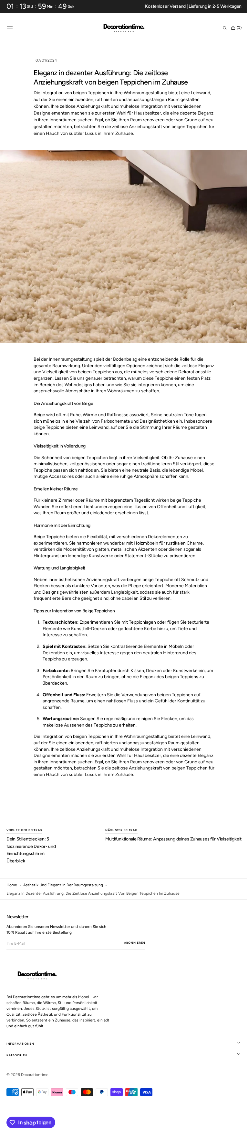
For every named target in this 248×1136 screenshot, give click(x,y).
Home (11, 885)
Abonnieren (134, 942)
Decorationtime (34, 1074)
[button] (10, 28)
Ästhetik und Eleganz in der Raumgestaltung (63, 885)
